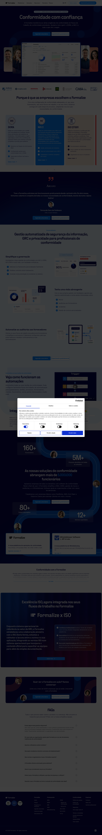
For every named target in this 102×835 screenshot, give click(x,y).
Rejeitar (29, 433)
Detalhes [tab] (51, 405)
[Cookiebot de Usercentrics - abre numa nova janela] (76, 401)
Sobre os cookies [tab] (73, 405)
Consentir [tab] (28, 406)
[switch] (42, 427)
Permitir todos (72, 433)
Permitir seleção (51, 433)
